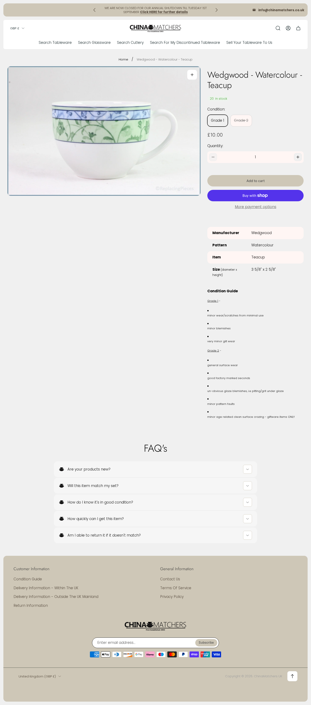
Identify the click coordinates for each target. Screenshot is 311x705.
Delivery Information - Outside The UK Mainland (56, 596)
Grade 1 (217, 120)
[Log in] (288, 28)
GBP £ (14, 28)
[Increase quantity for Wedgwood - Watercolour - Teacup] (298, 157)
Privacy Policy (172, 596)
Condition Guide (28, 579)
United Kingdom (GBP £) (37, 676)
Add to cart (255, 181)
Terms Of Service (175, 587)
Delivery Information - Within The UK (46, 587)
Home (123, 59)
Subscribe (206, 643)
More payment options (255, 207)
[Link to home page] (155, 626)
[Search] (278, 28)
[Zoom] (192, 75)
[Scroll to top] (292, 676)
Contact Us (170, 579)
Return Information (31, 605)
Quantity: (215, 145)
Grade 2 (241, 120)
